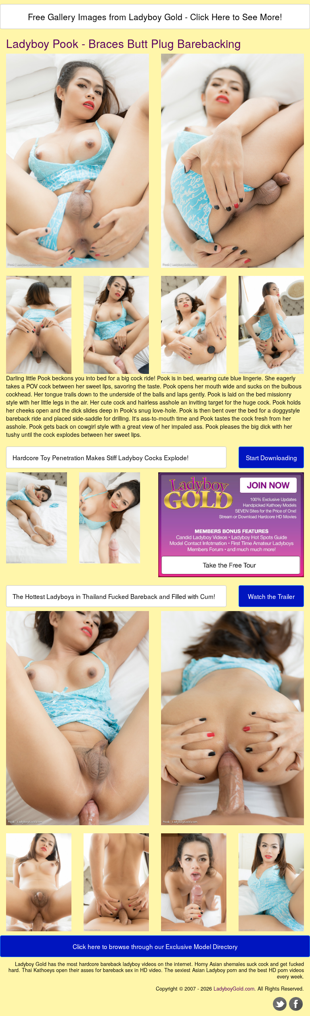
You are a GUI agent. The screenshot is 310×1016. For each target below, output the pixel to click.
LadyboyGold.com (234, 988)
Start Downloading (271, 457)
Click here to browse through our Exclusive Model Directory (155, 946)
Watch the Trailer (271, 596)
